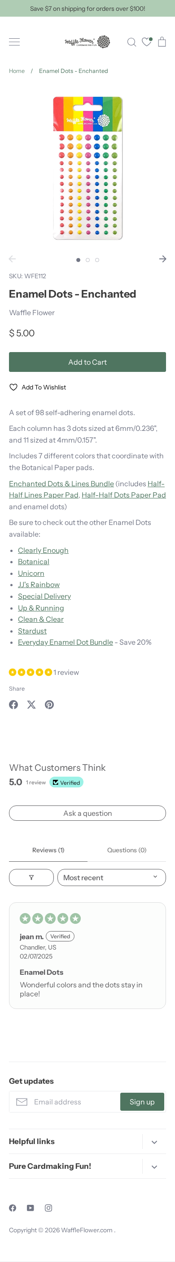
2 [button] (88, 260)
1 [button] (78, 260)
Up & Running (41, 607)
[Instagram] (48, 1208)
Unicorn (31, 573)
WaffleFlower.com (87, 1230)
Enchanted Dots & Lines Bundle (61, 483)
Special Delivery (44, 596)
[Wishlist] (147, 43)
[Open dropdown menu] (154, 1141)
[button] (31, 672)
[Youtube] (30, 1208)
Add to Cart (87, 361)
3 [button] (97, 260)
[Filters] (31, 877)
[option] (87, 168)
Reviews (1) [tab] (48, 850)
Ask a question (87, 813)
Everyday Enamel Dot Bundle (65, 642)
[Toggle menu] (14, 41)
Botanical (33, 561)
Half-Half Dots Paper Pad (124, 494)
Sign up (142, 1101)
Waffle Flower (32, 312)
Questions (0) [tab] (127, 850)
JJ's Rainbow (39, 584)
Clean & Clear (41, 619)
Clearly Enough (43, 550)
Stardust (32, 630)
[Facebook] (13, 1208)
